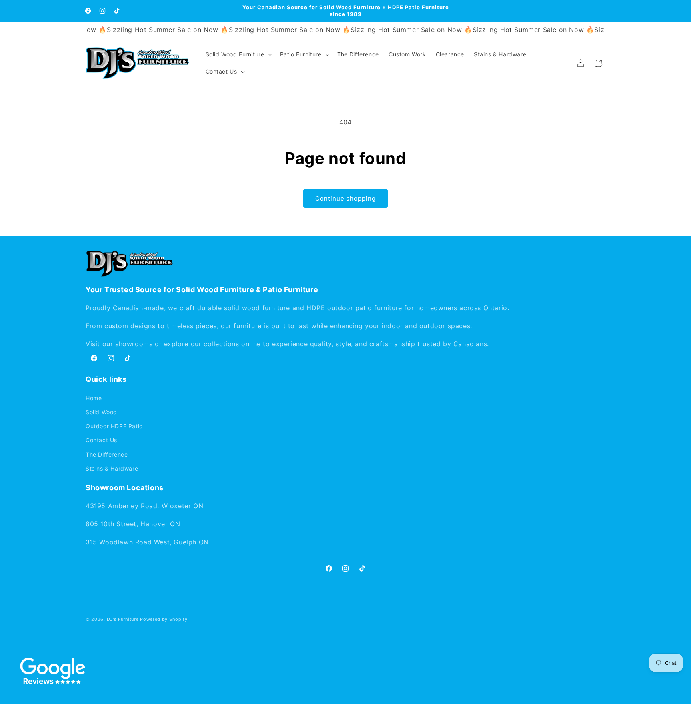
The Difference (107, 454)
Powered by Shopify (164, 619)
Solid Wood (101, 411)
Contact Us (101, 440)
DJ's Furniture (123, 619)
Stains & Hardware (112, 468)
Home (94, 397)
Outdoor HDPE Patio (114, 426)
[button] (238, 54)
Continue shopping (345, 198)
